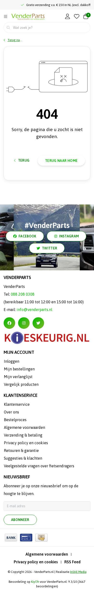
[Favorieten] (76, 17)
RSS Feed (72, 562)
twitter (49, 248)
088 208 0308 (22, 294)
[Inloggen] (67, 17)
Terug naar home (61, 161)
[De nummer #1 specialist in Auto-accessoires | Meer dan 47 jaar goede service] (28, 17)
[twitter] (38, 323)
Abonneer (20, 520)
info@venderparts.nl (34, 309)
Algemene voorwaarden (47, 554)
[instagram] (24, 323)
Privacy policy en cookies (36, 562)
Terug (24, 160)
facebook (27, 236)
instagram (69, 236)
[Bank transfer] (11, 537)
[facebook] (9, 323)
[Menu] (5, 16)
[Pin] (26, 537)
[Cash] (41, 537)
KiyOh (35, 582)
